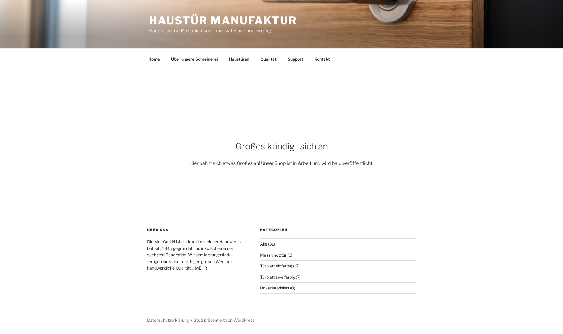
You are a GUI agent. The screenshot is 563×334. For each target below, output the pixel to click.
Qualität (268, 59)
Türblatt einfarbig (276, 265)
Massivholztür (273, 255)
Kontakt (322, 59)
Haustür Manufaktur (223, 20)
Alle (263, 243)
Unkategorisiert (274, 287)
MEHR (201, 267)
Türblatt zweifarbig (277, 277)
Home (154, 59)
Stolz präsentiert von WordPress (224, 320)
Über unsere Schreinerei (194, 59)
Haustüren (239, 59)
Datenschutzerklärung (168, 320)
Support (295, 59)
